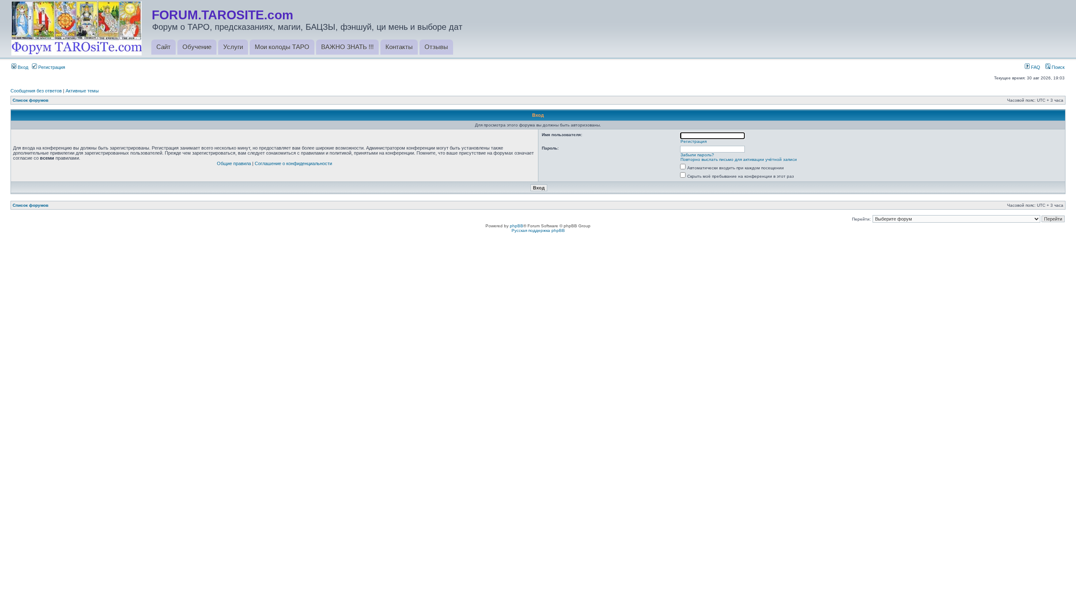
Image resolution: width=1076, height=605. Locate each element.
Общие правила (234, 163)
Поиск (1057, 67)
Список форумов (30, 100)
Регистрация (51, 67)
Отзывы (436, 46)
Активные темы (82, 90)
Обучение (196, 46)
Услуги (233, 46)
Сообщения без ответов (36, 90)
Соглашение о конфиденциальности (293, 163)
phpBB (516, 226)
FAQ (1035, 67)
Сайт (163, 46)
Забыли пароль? (697, 155)
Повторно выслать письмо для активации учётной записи (738, 159)
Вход (22, 67)
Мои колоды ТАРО (282, 46)
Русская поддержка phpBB (538, 230)
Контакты (399, 46)
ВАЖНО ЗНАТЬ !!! (347, 46)
